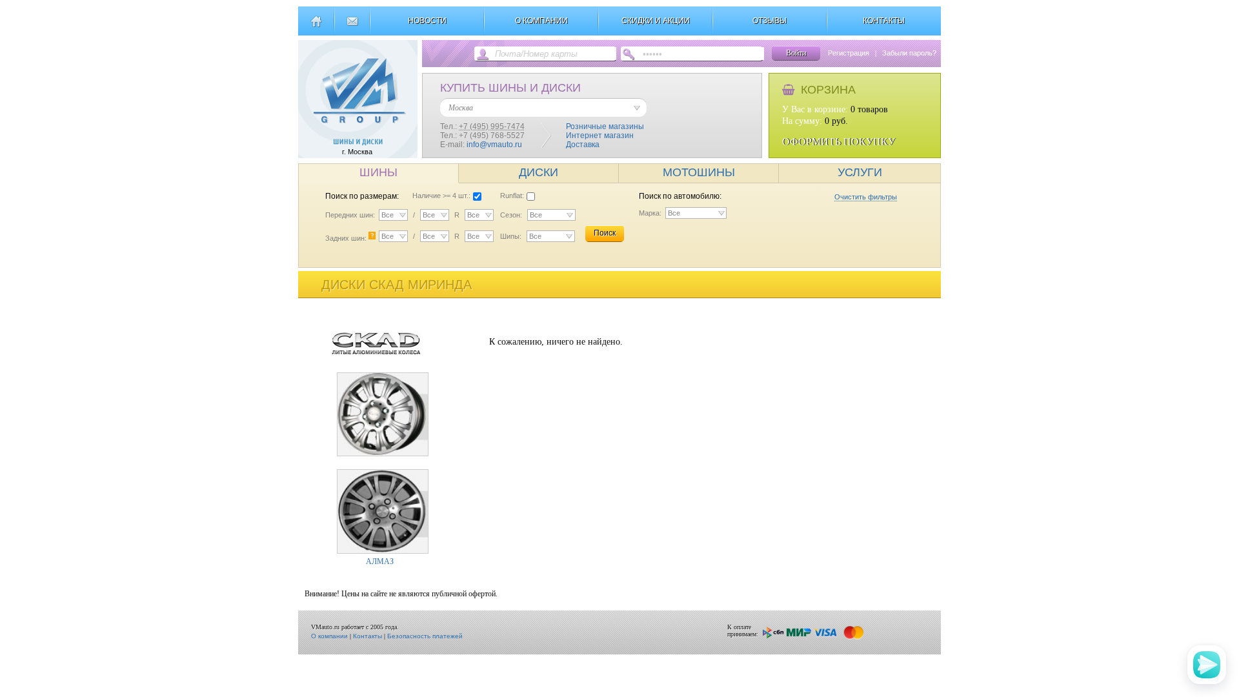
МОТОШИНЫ (699, 172)
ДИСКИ (538, 172)
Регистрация (848, 53)
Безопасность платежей (425, 636)
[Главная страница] (316, 26)
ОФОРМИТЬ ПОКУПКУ (838, 141)
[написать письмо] (352, 26)
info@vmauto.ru (494, 144)
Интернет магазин (600, 135)
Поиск (605, 232)
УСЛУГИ (860, 172)
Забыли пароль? (909, 53)
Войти (796, 52)
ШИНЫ (378, 172)
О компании (329, 636)
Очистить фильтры (865, 197)
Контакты (367, 636)
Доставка (582, 144)
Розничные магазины (605, 126)
